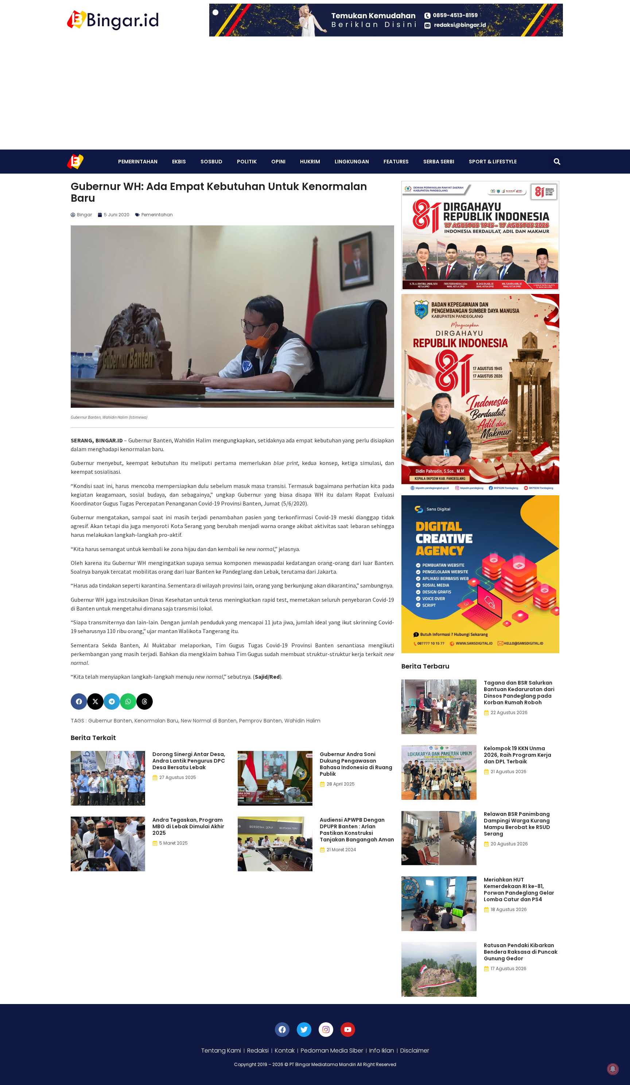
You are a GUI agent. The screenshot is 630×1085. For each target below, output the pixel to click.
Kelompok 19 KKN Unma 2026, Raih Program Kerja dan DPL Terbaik (517, 755)
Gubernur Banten (110, 720)
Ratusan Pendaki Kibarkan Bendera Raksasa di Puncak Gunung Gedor (520, 952)
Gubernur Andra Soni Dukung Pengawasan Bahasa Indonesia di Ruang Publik (356, 764)
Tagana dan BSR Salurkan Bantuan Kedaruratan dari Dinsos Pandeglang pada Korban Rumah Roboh (519, 692)
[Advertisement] (315, 95)
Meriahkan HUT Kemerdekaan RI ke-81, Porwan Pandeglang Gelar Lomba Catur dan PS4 (519, 889)
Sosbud (211, 161)
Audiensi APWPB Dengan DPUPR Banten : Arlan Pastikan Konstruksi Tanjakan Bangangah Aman (357, 829)
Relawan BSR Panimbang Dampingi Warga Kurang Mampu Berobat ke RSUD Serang (517, 823)
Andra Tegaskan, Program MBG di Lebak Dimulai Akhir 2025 (188, 826)
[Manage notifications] (613, 1069)
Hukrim (310, 161)
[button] (557, 162)
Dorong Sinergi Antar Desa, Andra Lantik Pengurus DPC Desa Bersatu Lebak (188, 761)
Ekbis (179, 161)
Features (396, 161)
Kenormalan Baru (156, 720)
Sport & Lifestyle (493, 161)
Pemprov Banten (260, 720)
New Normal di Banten (209, 720)
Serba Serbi (438, 161)
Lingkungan (352, 161)
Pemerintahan (138, 161)
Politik (247, 161)
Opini (278, 161)
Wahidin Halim (302, 720)
